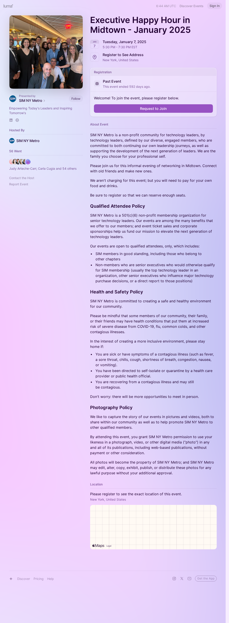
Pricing (39, 579)
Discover (23, 579)
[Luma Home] (8, 6)
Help (50, 579)
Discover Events (192, 6)
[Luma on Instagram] (174, 578)
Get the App (205, 578)
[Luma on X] (182, 578)
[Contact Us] (189, 578)
